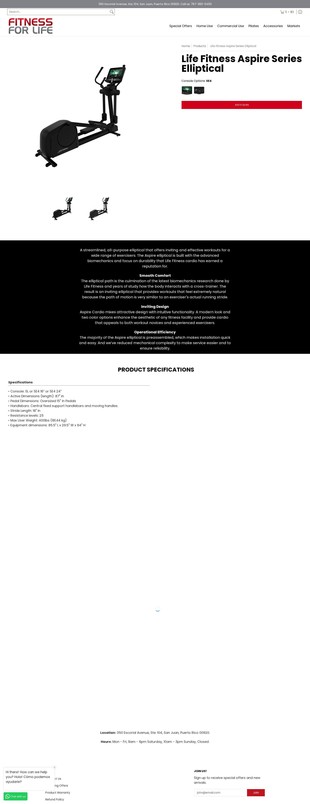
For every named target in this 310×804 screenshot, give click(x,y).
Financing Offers (56, 786)
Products (199, 46)
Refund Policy (54, 799)
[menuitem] (287, 12)
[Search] (112, 12)
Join (256, 793)
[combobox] (58, 12)
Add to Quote (242, 104)
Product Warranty (57, 793)
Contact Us (53, 779)
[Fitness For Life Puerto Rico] (30, 26)
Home (186, 46)
